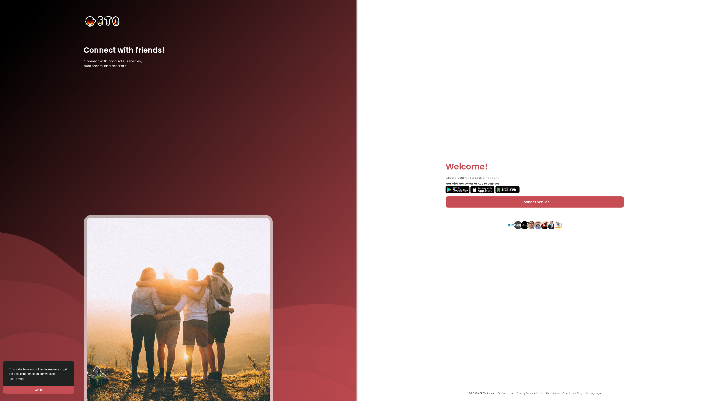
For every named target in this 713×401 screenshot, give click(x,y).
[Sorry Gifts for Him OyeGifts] (545, 225)
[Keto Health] (558, 225)
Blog (579, 393)
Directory (568, 393)
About (556, 393)
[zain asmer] (538, 225)
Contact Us (542, 393)
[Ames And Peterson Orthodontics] (518, 225)
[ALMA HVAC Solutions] (511, 225)
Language (594, 393)
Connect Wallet (534, 202)
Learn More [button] (17, 378)
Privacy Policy (525, 393)
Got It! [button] (39, 389)
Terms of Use (505, 393)
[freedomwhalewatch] (525, 225)
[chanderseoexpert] (531, 225)
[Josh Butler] (551, 225)
